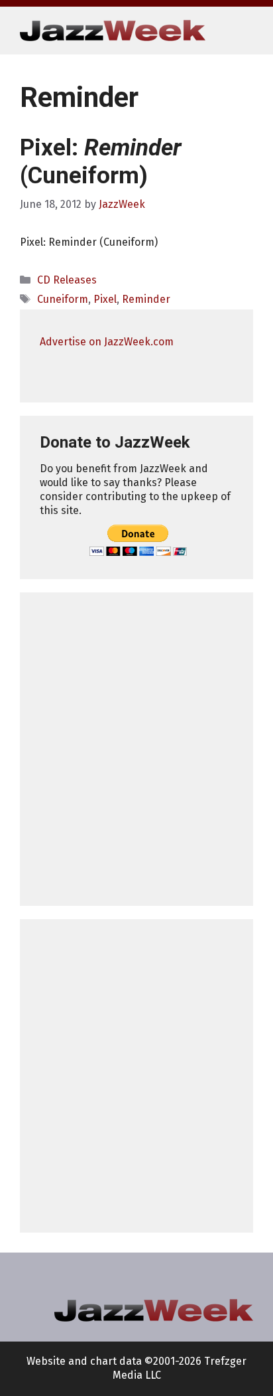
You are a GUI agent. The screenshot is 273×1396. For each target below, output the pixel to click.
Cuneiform (62, 299)
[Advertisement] (136, 749)
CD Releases (67, 280)
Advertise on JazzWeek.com (107, 341)
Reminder (146, 299)
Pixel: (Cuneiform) (100, 161)
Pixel (105, 299)
